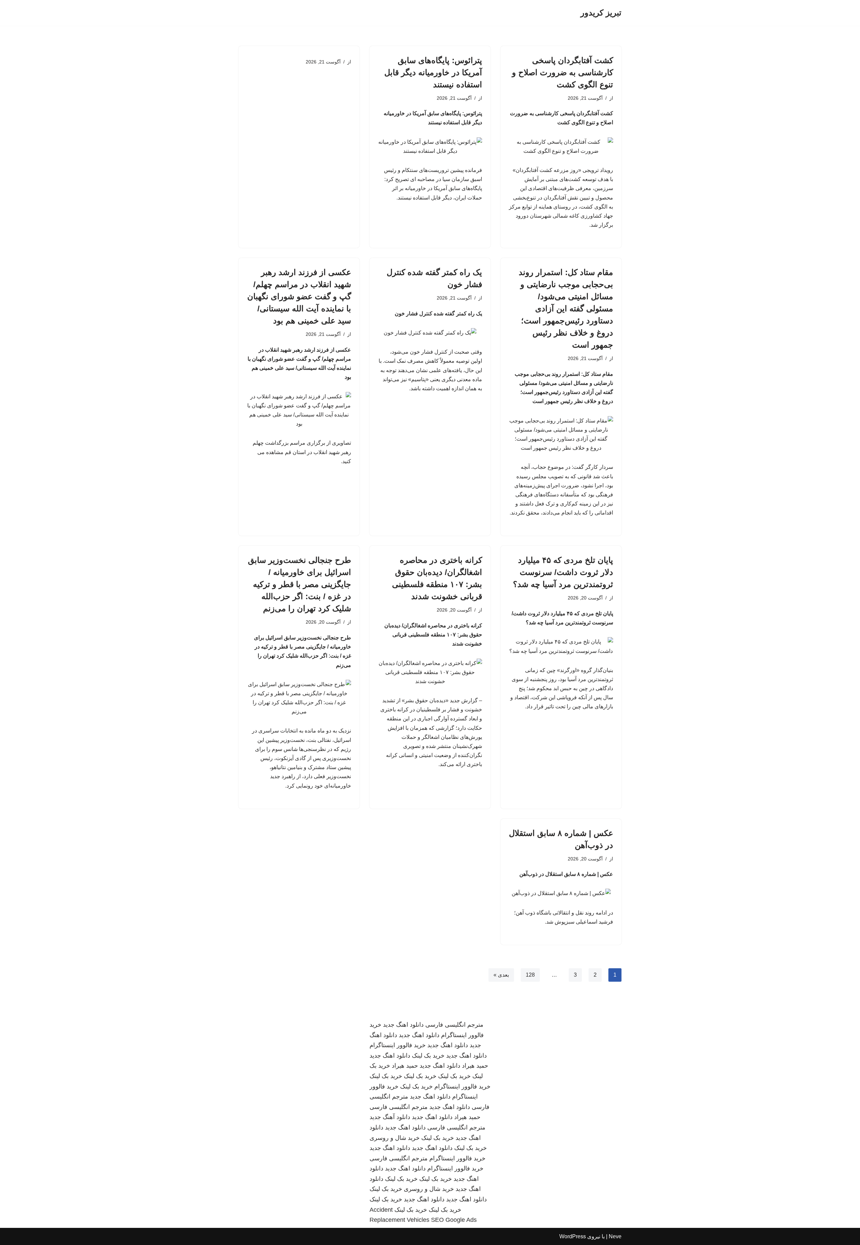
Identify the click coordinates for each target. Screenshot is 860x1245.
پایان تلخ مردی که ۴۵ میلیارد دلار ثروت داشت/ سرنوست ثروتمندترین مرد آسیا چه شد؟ (563, 572)
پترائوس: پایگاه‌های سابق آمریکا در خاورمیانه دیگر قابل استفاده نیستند (433, 72)
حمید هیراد (475, 1065)
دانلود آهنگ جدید (390, 1117)
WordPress (572, 1236)
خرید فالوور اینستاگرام (398, 1045)
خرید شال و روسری (395, 1138)
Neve (615, 1236)
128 (530, 975)
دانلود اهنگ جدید (403, 1024)
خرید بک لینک (428, 1055)
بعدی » (501, 975)
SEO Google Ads (454, 1219)
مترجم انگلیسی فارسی (454, 1024)
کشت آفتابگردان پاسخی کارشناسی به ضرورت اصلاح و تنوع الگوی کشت (562, 72)
